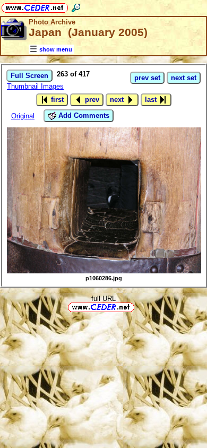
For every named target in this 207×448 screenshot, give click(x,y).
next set (183, 78)
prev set (147, 78)
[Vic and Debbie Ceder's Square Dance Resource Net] (35, 6)
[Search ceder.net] (76, 6)
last (152, 100)
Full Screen (29, 76)
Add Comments (82, 115)
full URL (103, 299)
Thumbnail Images (35, 86)
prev (91, 100)
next (118, 100)
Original (22, 116)
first (56, 100)
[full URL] (138, 307)
